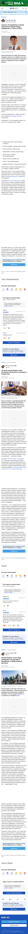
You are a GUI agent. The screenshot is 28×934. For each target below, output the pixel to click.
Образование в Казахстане (12, 279)
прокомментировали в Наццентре (15, 176)
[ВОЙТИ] (26, 8)
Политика (3, 649)
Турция (3, 279)
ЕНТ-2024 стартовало (14, 180)
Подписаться (14, 264)
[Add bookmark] (25, 899)
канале (10, 429)
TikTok (3, 89)
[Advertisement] (14, 73)
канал (18, 695)
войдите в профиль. (8, 305)
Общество (3, 17)
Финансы (3, 362)
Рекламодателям (14, 925)
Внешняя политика (11, 649)
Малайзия (10, 863)
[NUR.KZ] (14, 8)
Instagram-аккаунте (16, 116)
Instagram (15, 355)
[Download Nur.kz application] (14, 3)
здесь (24, 256)
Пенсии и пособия (11, 362)
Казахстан (4, 565)
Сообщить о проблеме (14, 921)
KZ (23, 8)
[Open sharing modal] (18, 899)
